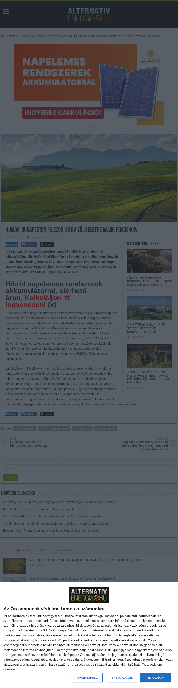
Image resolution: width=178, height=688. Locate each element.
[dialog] (89, 635)
